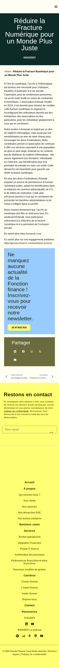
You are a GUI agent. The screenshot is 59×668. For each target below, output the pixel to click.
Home (8, 71)
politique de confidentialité (16, 411)
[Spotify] (17, 635)
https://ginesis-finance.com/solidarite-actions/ (28, 243)
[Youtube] (32, 623)
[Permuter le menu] (55, 6)
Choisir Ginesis (29, 581)
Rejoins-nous (29, 599)
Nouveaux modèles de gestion (29, 569)
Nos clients (30, 500)
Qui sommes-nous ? (29, 494)
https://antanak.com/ (30, 233)
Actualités (29, 618)
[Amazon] (29, 635)
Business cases (29, 524)
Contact (30, 605)
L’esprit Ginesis (29, 587)
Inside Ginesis (29, 593)
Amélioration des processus (29, 554)
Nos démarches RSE (29, 512)
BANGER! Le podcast (29, 630)
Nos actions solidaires (29, 518)
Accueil (29, 482)
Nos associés (29, 506)
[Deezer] (23, 635)
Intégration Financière (29, 543)
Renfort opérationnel (30, 537)
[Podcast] (35, 635)
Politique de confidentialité (33, 654)
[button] (15, 351)
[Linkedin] (26, 623)
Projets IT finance (29, 549)
